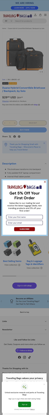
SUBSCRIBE (24, 229)
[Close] (45, 182)
